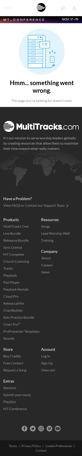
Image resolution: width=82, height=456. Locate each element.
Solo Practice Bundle (18, 317)
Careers (47, 265)
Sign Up (47, 363)
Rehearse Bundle (16, 240)
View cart (48, 370)
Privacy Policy (31, 446)
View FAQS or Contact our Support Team (34, 205)
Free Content (13, 363)
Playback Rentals (16, 289)
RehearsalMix (13, 303)
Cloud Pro (11, 296)
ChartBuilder (13, 310)
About (46, 258)
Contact (41, 450)
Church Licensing (16, 261)
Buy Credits (12, 356)
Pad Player (11, 282)
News (45, 272)
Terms (13, 446)
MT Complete (13, 254)
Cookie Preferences (58, 446)
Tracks (8, 268)
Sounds (8, 338)
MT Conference (15, 409)
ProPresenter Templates (21, 331)
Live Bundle (12, 233)
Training (47, 240)
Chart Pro (11, 324)
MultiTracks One (15, 226)
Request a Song (14, 370)
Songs (45, 226)
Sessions (9, 388)
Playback (10, 275)
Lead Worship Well (55, 233)
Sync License (12, 247)
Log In (45, 356)
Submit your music (17, 395)
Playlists (9, 402)
